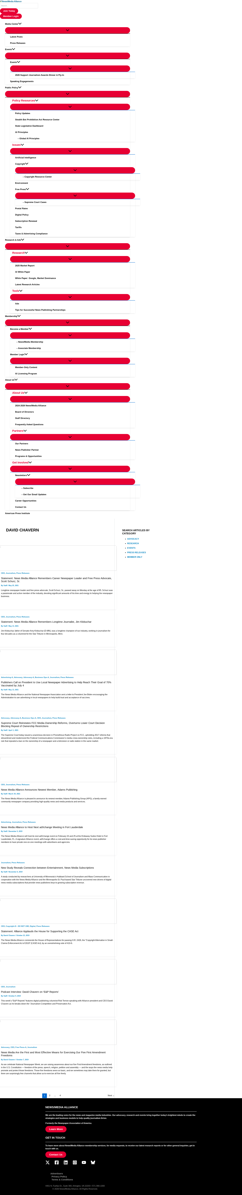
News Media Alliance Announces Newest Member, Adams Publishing (39, 789)
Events (131, 548)
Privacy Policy (59, 1176)
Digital (32, 926)
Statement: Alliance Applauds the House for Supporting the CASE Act (39, 931)
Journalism (10, 573)
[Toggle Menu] (67, 30)
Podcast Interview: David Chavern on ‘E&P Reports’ (30, 991)
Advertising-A (7, 677)
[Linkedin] (66, 1164)
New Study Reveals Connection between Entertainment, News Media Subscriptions (47, 867)
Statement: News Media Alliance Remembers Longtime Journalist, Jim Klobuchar (46, 621)
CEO (3, 573)
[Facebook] (56, 1164)
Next (111, 1095)
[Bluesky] (93, 1164)
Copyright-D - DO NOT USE (17, 926)
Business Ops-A (42, 677)
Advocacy (18, 677)
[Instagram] (75, 1164)
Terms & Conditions (62, 1179)
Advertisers (56, 1173)
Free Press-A (20, 1047)
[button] (9, 11)
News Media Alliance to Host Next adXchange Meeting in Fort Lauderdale (42, 827)
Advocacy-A (28, 677)
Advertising (6, 822)
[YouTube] (84, 1164)
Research (133, 543)
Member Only (134, 557)
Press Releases (22, 573)
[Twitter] (47, 1164)
